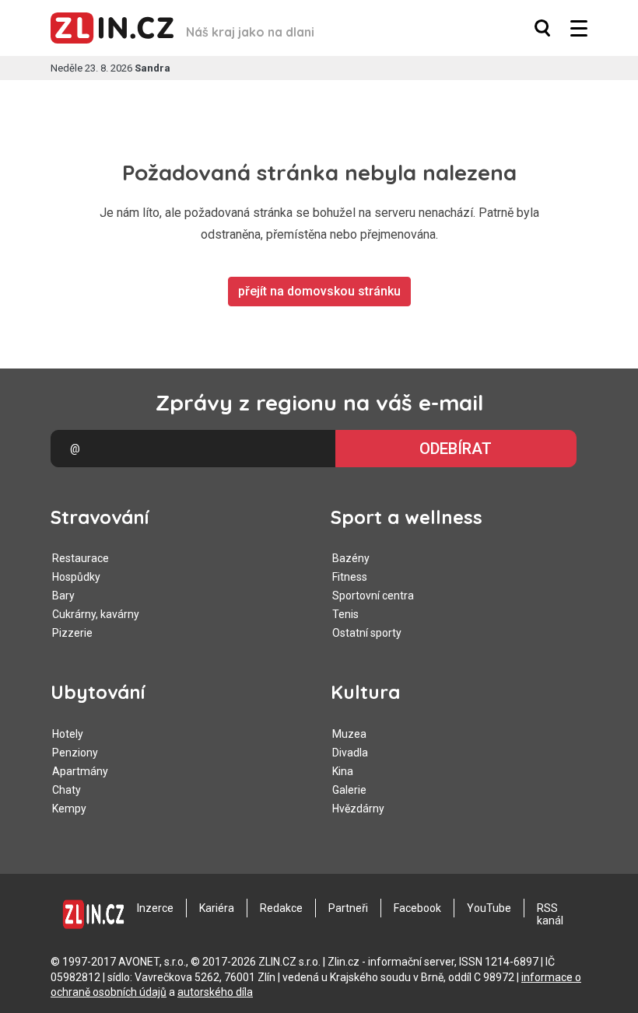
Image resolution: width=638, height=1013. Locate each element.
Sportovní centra (373, 595)
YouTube (489, 908)
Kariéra (216, 908)
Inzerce (155, 908)
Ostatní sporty (366, 633)
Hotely (67, 734)
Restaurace (80, 558)
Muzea (349, 734)
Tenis (345, 614)
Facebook (417, 908)
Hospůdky (76, 577)
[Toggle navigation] (578, 28)
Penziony (75, 752)
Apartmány (80, 771)
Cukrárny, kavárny (95, 614)
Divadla (350, 752)
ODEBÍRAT (455, 448)
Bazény (351, 558)
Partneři (348, 908)
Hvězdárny (358, 808)
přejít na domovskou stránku (319, 291)
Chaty (66, 790)
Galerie (349, 790)
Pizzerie (72, 633)
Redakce (281, 908)
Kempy (69, 808)
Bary (63, 595)
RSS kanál (550, 914)
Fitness (349, 577)
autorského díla (215, 992)
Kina (342, 771)
